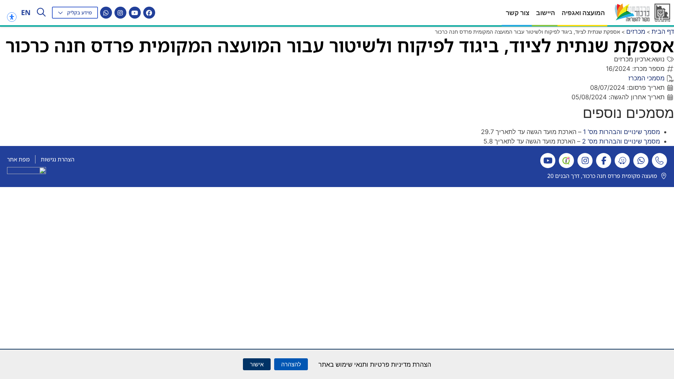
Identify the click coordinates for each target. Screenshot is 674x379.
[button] (75, 13)
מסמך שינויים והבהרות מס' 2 (621, 141)
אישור (257, 364)
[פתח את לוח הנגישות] (11, 17)
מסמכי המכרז (646, 78)
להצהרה (291, 364)
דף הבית (663, 31)
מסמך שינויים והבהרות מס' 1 (621, 131)
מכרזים (635, 31)
